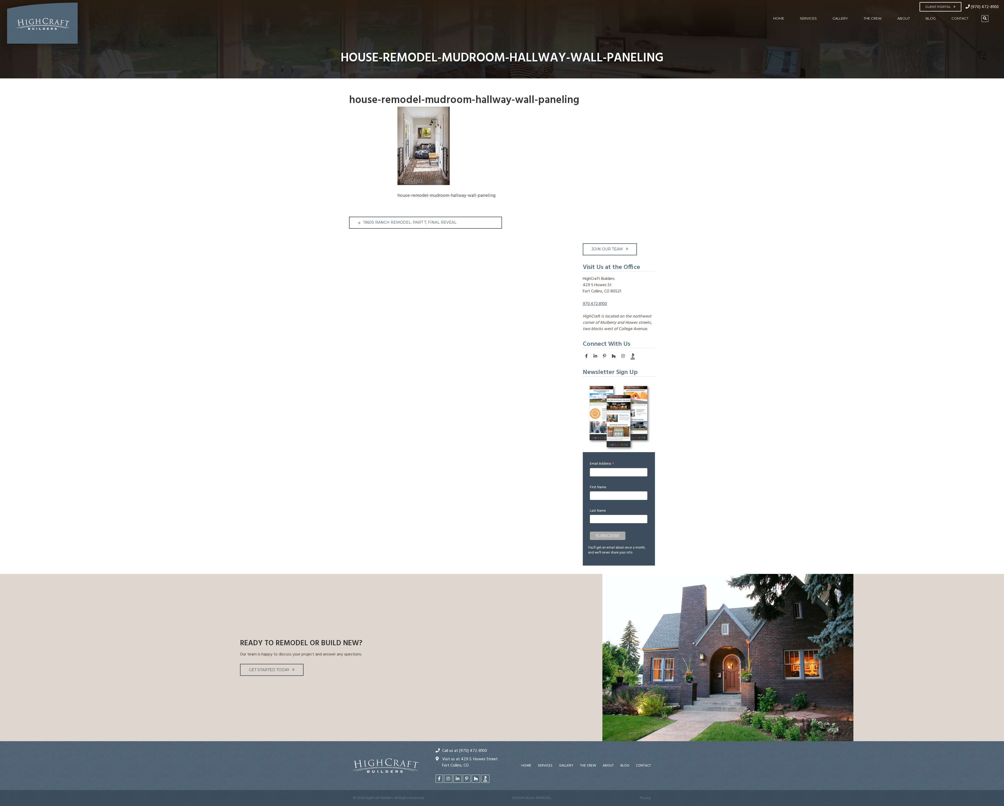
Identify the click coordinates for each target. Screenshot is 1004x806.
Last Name (598, 511)
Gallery (840, 18)
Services (808, 18)
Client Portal (938, 7)
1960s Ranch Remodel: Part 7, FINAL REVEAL (410, 222)
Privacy (645, 798)
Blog (931, 18)
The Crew (873, 18)
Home (778, 18)
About (903, 18)
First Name (598, 487)
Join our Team (607, 249)
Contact (959, 18)
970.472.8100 (595, 304)
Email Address (602, 464)
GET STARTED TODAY (269, 669)
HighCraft (42, 25)
